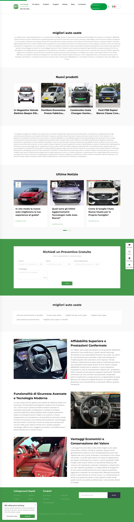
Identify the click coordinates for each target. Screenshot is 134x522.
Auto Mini (46, 499)
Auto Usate (64, 495)
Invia (67, 283)
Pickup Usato (65, 499)
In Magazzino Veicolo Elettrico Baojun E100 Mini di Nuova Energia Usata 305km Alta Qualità (26, 112)
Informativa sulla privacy (75, 514)
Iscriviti (114, 495)
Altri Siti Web (24, 9)
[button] (65, 230)
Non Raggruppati (48, 502)
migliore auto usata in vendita (55, 320)
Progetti (56, 4)
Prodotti (46, 4)
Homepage (24, 4)
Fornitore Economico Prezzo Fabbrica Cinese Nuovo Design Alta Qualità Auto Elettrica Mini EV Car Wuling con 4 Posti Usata (53, 112)
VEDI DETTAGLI (26, 95)
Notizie (64, 4)
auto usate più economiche (28, 320)
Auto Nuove (47, 495)
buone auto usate (54, 315)
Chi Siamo (35, 4)
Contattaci (82, 4)
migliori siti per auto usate (76, 315)
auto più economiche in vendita (30, 315)
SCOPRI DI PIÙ (20, 221)
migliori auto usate (98, 315)
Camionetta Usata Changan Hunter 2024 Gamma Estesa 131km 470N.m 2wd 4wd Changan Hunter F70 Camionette (80, 112)
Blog (72, 4)
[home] (16, 6)
